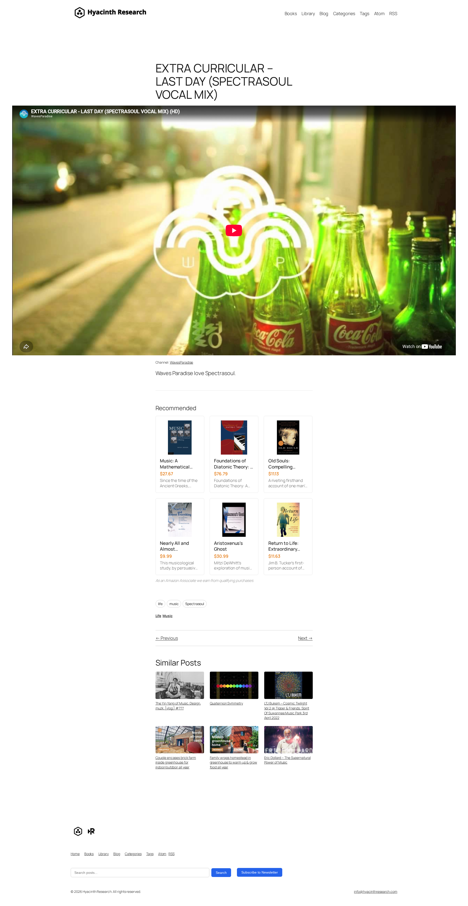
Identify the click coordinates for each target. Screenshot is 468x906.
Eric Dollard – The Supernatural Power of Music (287, 760)
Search (221, 873)
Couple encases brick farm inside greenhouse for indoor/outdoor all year (176, 762)
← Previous (167, 638)
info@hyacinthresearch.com (375, 891)
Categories (133, 853)
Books (89, 853)
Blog (116, 853)
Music (168, 615)
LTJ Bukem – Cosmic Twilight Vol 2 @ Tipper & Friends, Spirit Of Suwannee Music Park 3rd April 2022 (286, 710)
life (160, 603)
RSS (171, 853)
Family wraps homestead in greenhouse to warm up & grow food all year (233, 762)
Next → (305, 638)
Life (158, 615)
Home (75, 853)
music (174, 603)
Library (103, 853)
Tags (150, 853)
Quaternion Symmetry (226, 703)
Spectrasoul (194, 603)
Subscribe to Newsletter (259, 872)
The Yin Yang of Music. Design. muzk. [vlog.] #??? (178, 705)
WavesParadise (181, 362)
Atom (162, 853)
